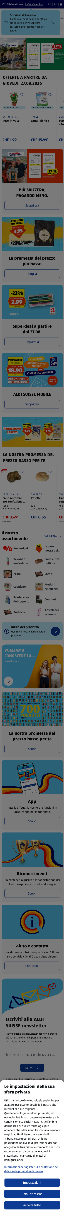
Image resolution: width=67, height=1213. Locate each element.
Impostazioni (32, 1182)
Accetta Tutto (32, 1205)
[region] (32, 1146)
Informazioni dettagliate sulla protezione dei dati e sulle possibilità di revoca (31, 1169)
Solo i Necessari (32, 1194)
